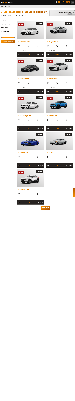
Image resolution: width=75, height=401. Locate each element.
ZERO (7, 3)
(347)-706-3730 (64, 2)
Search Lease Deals (8, 41)
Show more (45, 208)
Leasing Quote (73, 193)
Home (2, 6)
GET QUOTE (40, 23)
